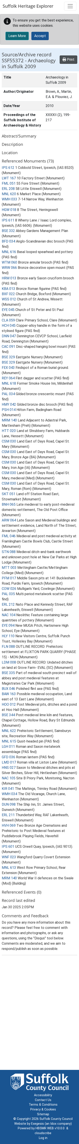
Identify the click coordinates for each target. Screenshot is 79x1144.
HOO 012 (9, 704)
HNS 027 (9, 768)
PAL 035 (8, 594)
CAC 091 (8, 346)
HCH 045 (9, 325)
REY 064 (8, 378)
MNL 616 (9, 252)
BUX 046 (8, 689)
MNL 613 (9, 868)
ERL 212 (8, 604)
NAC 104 (8, 615)
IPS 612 (8, 168)
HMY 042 (9, 404)
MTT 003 (9, 568)
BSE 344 (8, 715)
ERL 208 (8, 189)
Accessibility (43, 1095)
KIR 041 (8, 789)
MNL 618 (9, 383)
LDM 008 (9, 662)
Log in (43, 1138)
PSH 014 (9, 410)
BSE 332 (8, 231)
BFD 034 (8, 241)
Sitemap (43, 1114)
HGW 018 (9, 210)
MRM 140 (9, 420)
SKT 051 (8, 494)
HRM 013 (9, 278)
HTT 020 (9, 431)
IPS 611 (8, 220)
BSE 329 (8, 357)
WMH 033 (9, 199)
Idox (53, 1124)
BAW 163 (9, 694)
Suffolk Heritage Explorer (28, 6)
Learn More (17, 36)
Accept (40, 36)
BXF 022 (8, 294)
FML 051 (9, 183)
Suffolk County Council (56, 1119)
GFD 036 (8, 757)
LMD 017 (9, 762)
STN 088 (9, 552)
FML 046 (9, 536)
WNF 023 (9, 857)
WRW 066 (9, 268)
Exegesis (37, 1124)
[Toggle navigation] (70, 6)
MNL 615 (9, 741)
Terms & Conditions (43, 1105)
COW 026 (9, 589)
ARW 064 (9, 520)
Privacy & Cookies (43, 1109)
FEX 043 (8, 368)
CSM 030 (9, 441)
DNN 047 (9, 336)
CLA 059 (8, 320)
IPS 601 (8, 846)
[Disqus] (39, 1013)
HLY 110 (8, 636)
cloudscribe (43, 1133)
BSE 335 (8, 673)
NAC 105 (8, 778)
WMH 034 (9, 794)
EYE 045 (8, 310)
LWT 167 (9, 178)
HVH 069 (9, 825)
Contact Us (43, 1100)
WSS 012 (9, 299)
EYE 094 (8, 625)
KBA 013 (8, 289)
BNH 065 (9, 504)
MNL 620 (9, 194)
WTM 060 (9, 262)
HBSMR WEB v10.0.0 (51, 1128)
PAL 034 (8, 394)
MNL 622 (9, 731)
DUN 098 (9, 804)
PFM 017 (9, 578)
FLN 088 (8, 646)
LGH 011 (8, 746)
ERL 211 (8, 815)
